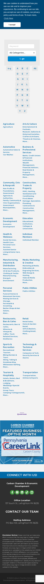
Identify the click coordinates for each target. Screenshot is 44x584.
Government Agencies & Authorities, (8, 195)
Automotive (9, 147)
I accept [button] (12, 25)
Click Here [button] (8, 18)
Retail (25, 318)
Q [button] (22, 95)
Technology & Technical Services (30, 347)
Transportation (30, 372)
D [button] (17, 74)
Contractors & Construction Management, (29, 208)
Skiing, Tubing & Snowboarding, (10, 361)
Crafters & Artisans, (31, 136)
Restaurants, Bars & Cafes (9, 320)
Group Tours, (8, 390)
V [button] (17, 106)
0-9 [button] (9, 68)
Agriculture (8, 124)
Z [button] (24, 111)
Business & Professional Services (29, 150)
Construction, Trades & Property (29, 185)
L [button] (27, 84)
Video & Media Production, (29, 279)
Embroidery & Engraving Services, (31, 269)
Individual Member (31, 240)
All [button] (35, 68)
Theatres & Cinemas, (32, 139)
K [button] (22, 84)
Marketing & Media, (31, 266)
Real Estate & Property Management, (29, 172)
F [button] (27, 74)
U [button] (27, 100)
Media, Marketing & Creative (31, 261)
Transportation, (29, 375)
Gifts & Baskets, (29, 329)
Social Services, (9, 240)
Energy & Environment (8, 279)
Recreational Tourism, (8, 351)
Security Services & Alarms (31, 356)
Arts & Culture (30, 124)
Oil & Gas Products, (11, 271)
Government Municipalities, (9, 206)
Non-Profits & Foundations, (8, 189)
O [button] (27, 90)
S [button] (17, 100)
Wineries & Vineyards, (7, 330)
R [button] (27, 95)
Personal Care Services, (9, 246)
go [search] (23, 59)
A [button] (17, 68)
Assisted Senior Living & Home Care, (11, 251)
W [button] (22, 106)
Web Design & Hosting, (28, 274)
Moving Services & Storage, (10, 300)
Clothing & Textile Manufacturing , (10, 274)
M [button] (17, 90)
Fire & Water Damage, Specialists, (32, 199)
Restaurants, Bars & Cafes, (11, 325)
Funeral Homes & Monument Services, (12, 295)
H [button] (22, 79)
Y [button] (20, 111)
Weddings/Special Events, (11, 386)
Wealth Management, (29, 164)
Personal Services (7, 289)
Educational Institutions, (28, 222)
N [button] (22, 90)
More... (25, 141)
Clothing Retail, (29, 331)
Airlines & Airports (30, 378)
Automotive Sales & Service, (11, 151)
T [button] (22, 100)
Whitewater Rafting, (12, 365)
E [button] (22, 74)
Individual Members (27, 235)
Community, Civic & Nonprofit (11, 184)
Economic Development (10, 219)
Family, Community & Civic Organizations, (12, 201)
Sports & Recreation (8, 345)
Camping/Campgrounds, (14, 393)
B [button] (22, 68)
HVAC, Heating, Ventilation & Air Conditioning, (29, 193)
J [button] (17, 84)
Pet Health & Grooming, (8, 304)
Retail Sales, (28, 321)
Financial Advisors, (31, 167)
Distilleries (7, 339)
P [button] (17, 95)
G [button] (18, 79)
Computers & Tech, (31, 353)
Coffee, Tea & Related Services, (10, 335)
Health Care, (8, 242)
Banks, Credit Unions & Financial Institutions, (31, 158)
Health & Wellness (7, 235)
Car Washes (8, 155)
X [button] (27, 106)
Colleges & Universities (28, 227)
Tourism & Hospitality (8, 373)
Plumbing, (27, 203)
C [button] (27, 68)
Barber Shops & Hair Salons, (11, 309)
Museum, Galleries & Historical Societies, (31, 133)
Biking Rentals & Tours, (10, 356)
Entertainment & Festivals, (30, 128)
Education (28, 218)
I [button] (27, 79)
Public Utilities (30, 288)
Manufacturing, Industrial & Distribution (10, 263)
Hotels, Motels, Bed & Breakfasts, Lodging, (11, 380)
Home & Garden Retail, (29, 325)
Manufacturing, (9, 268)
